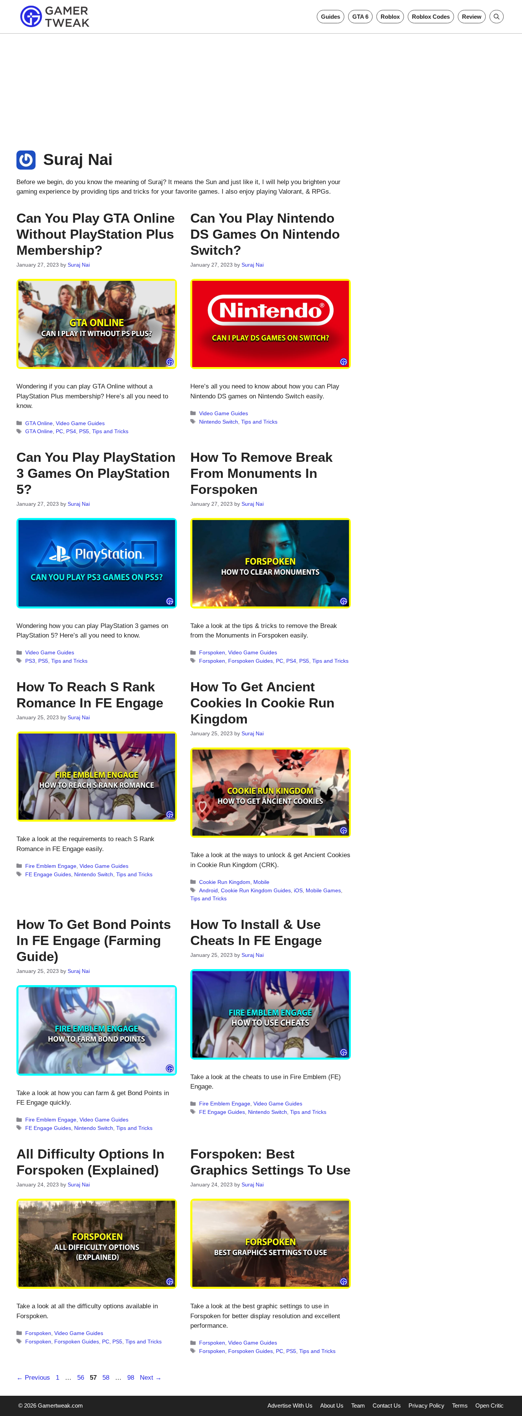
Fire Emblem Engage (50, 866)
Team (358, 1405)
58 (106, 1377)
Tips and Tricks (110, 431)
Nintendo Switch (218, 422)
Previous (33, 1377)
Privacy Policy (426, 1405)
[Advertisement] (261, 87)
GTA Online (39, 423)
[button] (496, 16)
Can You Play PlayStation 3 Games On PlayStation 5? (95, 473)
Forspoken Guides (250, 661)
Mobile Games (323, 890)
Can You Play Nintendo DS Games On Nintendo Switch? (265, 233)
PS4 (71, 431)
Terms (460, 1405)
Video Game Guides (80, 423)
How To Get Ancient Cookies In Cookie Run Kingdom (262, 702)
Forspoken (212, 652)
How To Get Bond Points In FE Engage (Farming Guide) (93, 940)
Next (151, 1377)
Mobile (261, 882)
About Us (332, 1405)
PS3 (30, 661)
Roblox (390, 16)
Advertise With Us (290, 1405)
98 (131, 1377)
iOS (298, 890)
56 (81, 1377)
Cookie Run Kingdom (224, 882)
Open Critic (489, 1405)
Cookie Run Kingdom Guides (256, 890)
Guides (330, 16)
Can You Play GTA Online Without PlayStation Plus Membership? (95, 233)
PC (59, 431)
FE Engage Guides (48, 874)
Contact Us (387, 1405)
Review (471, 16)
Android (208, 890)
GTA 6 (360, 16)
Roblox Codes (431, 16)
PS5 (84, 431)
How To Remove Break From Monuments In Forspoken (261, 473)
